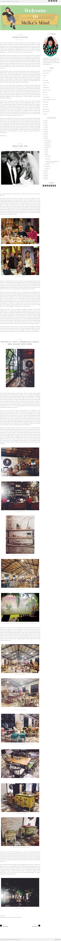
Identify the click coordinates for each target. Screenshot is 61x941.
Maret (46, 164)
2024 (45, 124)
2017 (45, 134)
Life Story (20, 35)
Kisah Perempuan (46, 90)
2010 (45, 177)
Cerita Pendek (46, 82)
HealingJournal (46, 87)
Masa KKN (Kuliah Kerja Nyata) (49, 99)
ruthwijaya (31, 421)
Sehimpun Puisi (46, 109)
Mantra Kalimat (46, 97)
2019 (45, 131)
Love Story (45, 94)
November (47, 142)
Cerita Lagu (45, 80)
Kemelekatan (20, 37)
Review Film (45, 106)
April (46, 154)
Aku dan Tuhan (46, 73)
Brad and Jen (20, 146)
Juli (46, 149)
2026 (45, 120)
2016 (45, 136)
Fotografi (45, 85)
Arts (43, 77)
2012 (45, 173)
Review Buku (45, 104)
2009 (45, 179)
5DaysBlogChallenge (47, 70)
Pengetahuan (45, 102)
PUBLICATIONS (10, 1)
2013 (45, 171)
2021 (45, 127)
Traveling (45, 114)
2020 (45, 129)
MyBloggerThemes (18, 939)
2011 (45, 175)
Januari (46, 168)
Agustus (46, 147)
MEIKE (4, 1)
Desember (47, 140)
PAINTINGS (16, 1)
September (47, 145)
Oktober (47, 143)
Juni (46, 151)
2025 (45, 122)
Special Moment (46, 111)
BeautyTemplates (6, 939)
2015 (45, 138)
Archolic (20, 339)
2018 (45, 133)
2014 (45, 170)
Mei (46, 152)
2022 (45, 125)
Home (1, 1)
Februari (47, 166)
